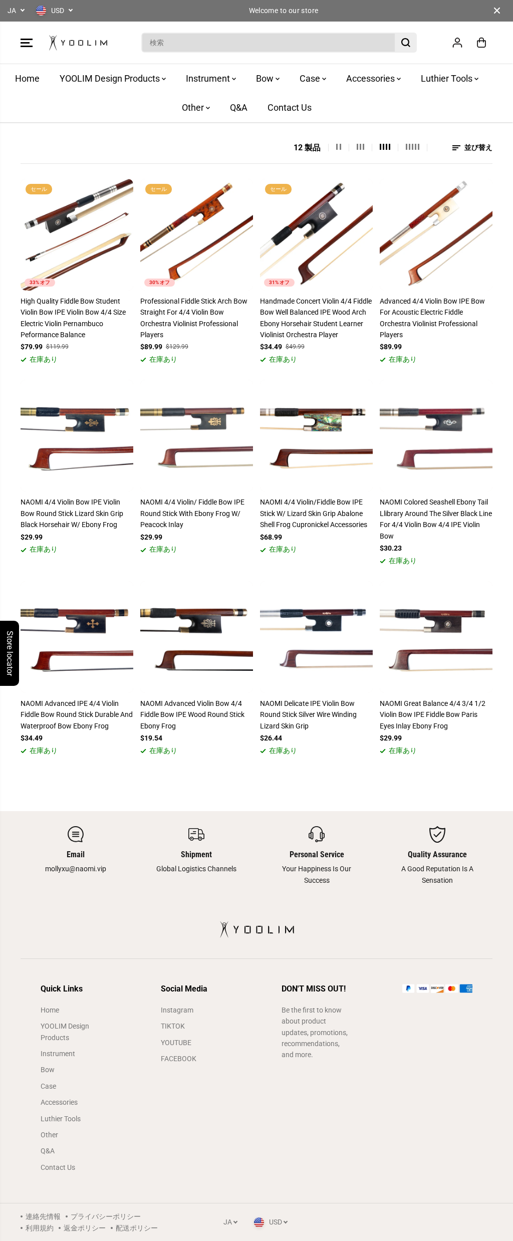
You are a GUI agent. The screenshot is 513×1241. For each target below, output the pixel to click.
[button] (27, 42)
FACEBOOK (178, 1059)
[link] (437, 988)
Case (311, 78)
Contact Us (290, 107)
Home (27, 78)
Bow (266, 78)
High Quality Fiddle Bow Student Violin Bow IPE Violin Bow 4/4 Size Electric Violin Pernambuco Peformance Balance (73, 318)
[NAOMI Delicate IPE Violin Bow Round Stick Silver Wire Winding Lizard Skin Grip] (316, 637)
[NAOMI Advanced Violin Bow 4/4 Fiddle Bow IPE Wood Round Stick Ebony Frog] (196, 637)
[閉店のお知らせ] (496, 10)
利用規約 (40, 1228)
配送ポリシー (137, 1228)
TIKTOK (173, 1026)
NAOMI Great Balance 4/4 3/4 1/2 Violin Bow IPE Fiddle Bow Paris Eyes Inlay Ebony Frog (432, 714)
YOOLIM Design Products (111, 78)
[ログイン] (457, 43)
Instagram (177, 1010)
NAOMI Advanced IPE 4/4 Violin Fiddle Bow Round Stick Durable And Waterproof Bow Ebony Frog (77, 714)
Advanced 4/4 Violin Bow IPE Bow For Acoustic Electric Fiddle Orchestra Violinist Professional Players (432, 318)
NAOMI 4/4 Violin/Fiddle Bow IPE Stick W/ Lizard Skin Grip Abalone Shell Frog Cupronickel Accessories (313, 513)
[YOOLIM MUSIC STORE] (78, 43)
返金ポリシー (85, 1228)
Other (194, 107)
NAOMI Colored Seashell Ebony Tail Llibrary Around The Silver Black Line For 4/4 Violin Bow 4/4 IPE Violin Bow (436, 519)
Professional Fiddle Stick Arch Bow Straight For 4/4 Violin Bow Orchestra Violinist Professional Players (193, 318)
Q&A (238, 107)
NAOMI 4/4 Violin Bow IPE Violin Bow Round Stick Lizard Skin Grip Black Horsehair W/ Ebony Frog (72, 513)
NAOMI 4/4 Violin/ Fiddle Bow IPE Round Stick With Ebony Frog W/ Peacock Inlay (192, 513)
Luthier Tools (447, 78)
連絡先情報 (43, 1216)
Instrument (209, 78)
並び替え (477, 147)
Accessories (371, 78)
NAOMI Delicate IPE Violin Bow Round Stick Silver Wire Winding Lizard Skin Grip (308, 714)
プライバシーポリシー (106, 1216)
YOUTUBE (176, 1043)
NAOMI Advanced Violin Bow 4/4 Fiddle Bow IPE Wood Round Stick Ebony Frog (192, 714)
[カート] (481, 43)
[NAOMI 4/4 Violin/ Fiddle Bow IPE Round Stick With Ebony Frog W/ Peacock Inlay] (196, 435)
